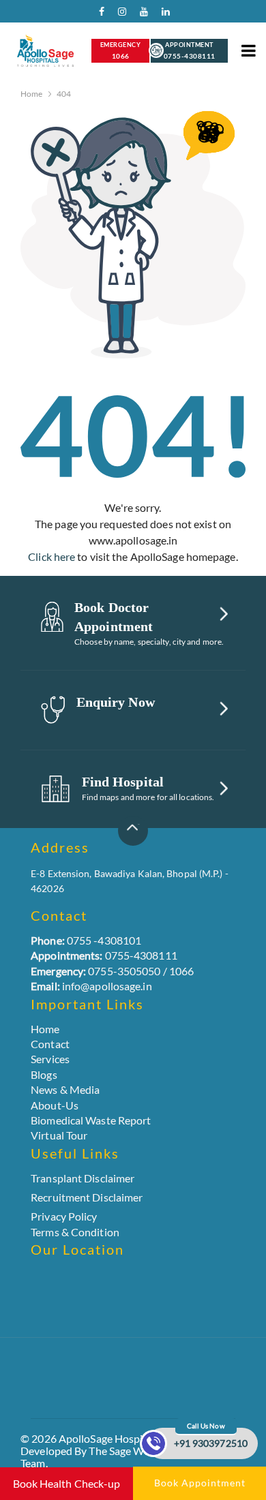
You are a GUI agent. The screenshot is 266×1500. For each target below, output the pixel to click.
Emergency (120, 50)
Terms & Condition (75, 1231)
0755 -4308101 (86, 940)
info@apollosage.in (91, 985)
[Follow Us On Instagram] (118, 14)
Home (31, 94)
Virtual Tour (59, 1135)
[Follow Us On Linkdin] (162, 14)
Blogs (44, 1074)
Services (50, 1058)
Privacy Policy (64, 1216)
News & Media (65, 1089)
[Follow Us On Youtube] (140, 14)
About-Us (54, 1105)
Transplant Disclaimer (82, 1178)
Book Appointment (200, 1482)
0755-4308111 (104, 955)
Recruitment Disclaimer (87, 1197)
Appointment (190, 50)
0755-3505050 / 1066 (112, 970)
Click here (51, 556)
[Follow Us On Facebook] (96, 14)
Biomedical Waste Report (91, 1120)
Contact (50, 1043)
